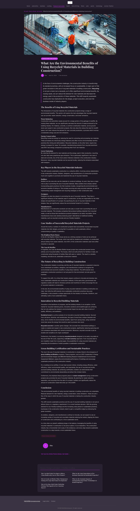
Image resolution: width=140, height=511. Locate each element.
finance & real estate (58, 6)
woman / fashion (108, 6)
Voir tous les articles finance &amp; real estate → (55, 454)
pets (87, 6)
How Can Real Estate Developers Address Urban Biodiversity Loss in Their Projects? (53, 474)
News (82, 6)
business (42, 6)
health (68, 6)
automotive (35, 6)
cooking (49, 6)
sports (92, 6)
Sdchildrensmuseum (32, 501)
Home (28, 6)
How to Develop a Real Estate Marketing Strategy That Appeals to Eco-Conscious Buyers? (52, 486)
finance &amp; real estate (35, 11)
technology (99, 6)
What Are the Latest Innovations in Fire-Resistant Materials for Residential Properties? (85, 474)
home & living (75, 6)
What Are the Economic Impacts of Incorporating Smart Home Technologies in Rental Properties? (84, 480)
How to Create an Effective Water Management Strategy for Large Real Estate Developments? (54, 479)
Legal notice (46, 501)
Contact (53, 501)
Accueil (26, 11)
